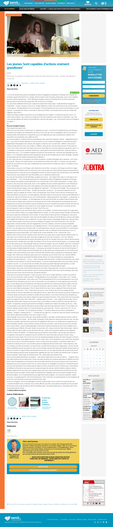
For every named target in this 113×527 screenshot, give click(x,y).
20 (90, 361)
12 (87, 358)
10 (103, 355)
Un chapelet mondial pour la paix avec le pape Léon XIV (97, 302)
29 (96, 365)
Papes (13, 15)
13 (90, 358)
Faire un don (70, 3)
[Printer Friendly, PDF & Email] (74, 93)
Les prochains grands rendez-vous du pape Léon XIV (87, 397)
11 (84, 358)
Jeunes (8, 15)
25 (84, 365)
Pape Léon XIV (28, 3)
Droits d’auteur (92, 519)
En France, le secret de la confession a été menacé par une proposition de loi (96, 320)
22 (96, 361)
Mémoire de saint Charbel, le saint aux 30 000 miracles (97, 310)
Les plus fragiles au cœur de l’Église (92, 270)
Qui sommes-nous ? (53, 519)
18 (84, 361)
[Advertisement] (43, 488)
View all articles (12, 436)
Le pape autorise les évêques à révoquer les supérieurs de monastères (96, 329)
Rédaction (25, 83)
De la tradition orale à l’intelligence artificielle (77, 9)
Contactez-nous (102, 519)
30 (100, 365)
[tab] (88, 481)
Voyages (18, 15)
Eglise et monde (51, 3)
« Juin (84, 368)
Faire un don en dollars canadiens (43, 470)
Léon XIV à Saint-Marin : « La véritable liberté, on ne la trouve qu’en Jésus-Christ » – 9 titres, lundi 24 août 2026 (93, 261)
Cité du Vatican (39, 3)
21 (93, 361)
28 (93, 365)
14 (93, 358)
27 (90, 365)
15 (96, 358)
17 (103, 358)
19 (87, 361)
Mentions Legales (82, 519)
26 (87, 365)
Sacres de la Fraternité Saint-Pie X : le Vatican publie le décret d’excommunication (97, 294)
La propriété (63, 519)
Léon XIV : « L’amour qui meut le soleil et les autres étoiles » (36, 9)
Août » (88, 368)
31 (103, 365)
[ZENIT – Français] (13, 3)
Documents (61, 3)
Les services (72, 519)
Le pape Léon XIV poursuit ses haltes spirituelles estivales (87, 410)
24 (103, 361)
